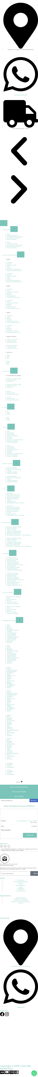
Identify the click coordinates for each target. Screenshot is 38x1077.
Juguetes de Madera (13, 563)
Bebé (8, 355)
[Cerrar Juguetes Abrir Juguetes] (12, 553)
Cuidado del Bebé (12, 473)
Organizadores (11, 501)
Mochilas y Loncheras (13, 394)
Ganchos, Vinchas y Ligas (14, 378)
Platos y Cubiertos (12, 528)
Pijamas (9, 264)
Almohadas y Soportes (13, 238)
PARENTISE (9, 727)
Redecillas (10, 381)
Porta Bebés (10, 433)
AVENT (8, 626)
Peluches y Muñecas (13, 562)
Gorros (9, 391)
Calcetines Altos (11, 341)
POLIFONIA (10, 729)
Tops (8, 266)
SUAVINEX (9, 735)
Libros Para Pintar (12, 602)
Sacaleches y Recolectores (15, 236)
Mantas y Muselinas (12, 499)
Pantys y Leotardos (12, 339)
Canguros (10, 437)
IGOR (8, 679)
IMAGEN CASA (10, 681)
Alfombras (10, 493)
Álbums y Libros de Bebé (14, 597)
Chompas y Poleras (12, 292)
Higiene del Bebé (12, 468)
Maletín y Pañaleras (12, 435)
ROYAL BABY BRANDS (12, 730)
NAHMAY (9, 725)
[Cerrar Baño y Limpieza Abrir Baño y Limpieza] (16, 463)
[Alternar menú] (3, 223)
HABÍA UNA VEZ (11, 675)
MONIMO (9, 719)
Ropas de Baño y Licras (13, 297)
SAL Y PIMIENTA (11, 733)
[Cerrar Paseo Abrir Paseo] (11, 427)
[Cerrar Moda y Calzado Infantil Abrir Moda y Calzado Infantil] (20, 254)
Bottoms (9, 268)
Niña (8, 357)
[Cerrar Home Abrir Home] (11, 488)
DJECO (9, 667)
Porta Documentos (12, 441)
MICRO (9, 687)
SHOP (2, 878)
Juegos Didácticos (12, 568)
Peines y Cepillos (12, 380)
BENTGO (9, 627)
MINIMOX (9, 715)
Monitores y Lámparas (13, 496)
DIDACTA (9, 642)
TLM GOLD (9, 763)
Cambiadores (11, 434)
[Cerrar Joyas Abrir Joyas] (10, 407)
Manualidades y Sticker (13, 567)
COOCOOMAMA (11, 638)
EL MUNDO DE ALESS (12, 670)
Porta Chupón (11, 393)
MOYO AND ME (11, 720)
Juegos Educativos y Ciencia (15, 564)
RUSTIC (9, 731)
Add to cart (29, 835)
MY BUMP (9, 723)
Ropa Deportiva (11, 296)
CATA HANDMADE (11, 633)
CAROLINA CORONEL (12, 630)
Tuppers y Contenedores (14, 531)
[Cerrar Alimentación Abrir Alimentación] (15, 522)
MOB (8, 716)
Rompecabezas (11, 560)
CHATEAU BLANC (11, 634)
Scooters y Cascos (12, 558)
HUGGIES (9, 678)
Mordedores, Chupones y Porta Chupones (19, 535)
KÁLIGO (9, 682)
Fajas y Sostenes (11, 239)
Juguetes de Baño (12, 472)
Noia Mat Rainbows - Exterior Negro (27, 821)
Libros (8, 598)
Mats (8, 431)
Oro (8, 411)
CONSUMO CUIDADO (12, 637)
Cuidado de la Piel (12, 235)
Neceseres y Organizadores (15, 440)
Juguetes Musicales (12, 559)
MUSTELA (9, 722)
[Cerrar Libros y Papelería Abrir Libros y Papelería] (17, 592)
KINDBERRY (10, 683)
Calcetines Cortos (12, 342)
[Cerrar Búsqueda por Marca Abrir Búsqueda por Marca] (19, 620)
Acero (8, 414)
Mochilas (9, 438)
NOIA (8, 726)
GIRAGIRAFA (10, 673)
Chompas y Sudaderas (13, 269)
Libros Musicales (11, 599)
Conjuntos (10, 262)
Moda (8, 234)
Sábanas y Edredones (13, 497)
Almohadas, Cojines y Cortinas (15, 503)
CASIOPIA (9, 632)
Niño (8, 358)
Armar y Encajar (11, 566)
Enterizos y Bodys (12, 265)
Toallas (9, 470)
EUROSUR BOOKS (11, 671)
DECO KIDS (10, 641)
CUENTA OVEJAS (11, 640)
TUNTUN (9, 766)
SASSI (8, 734)
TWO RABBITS (10, 767)
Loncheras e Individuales (14, 532)
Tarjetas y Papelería (12, 603)
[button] (19, 151)
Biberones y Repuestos (13, 533)
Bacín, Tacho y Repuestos (14, 469)
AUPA (8, 625)
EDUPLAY (9, 669)
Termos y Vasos (11, 529)
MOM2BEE (9, 718)
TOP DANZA (10, 764)
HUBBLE (9, 677)
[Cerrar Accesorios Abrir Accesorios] (14, 371)
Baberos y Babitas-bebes (14, 270)
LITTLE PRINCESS (11, 685)
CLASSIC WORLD (11, 636)
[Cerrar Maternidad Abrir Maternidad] (14, 229)
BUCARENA (10, 629)
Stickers (9, 601)
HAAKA (9, 674)
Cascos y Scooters (12, 442)
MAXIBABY (9, 686)
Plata (8, 413)
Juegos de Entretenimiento (14, 570)
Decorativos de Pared (13, 495)
